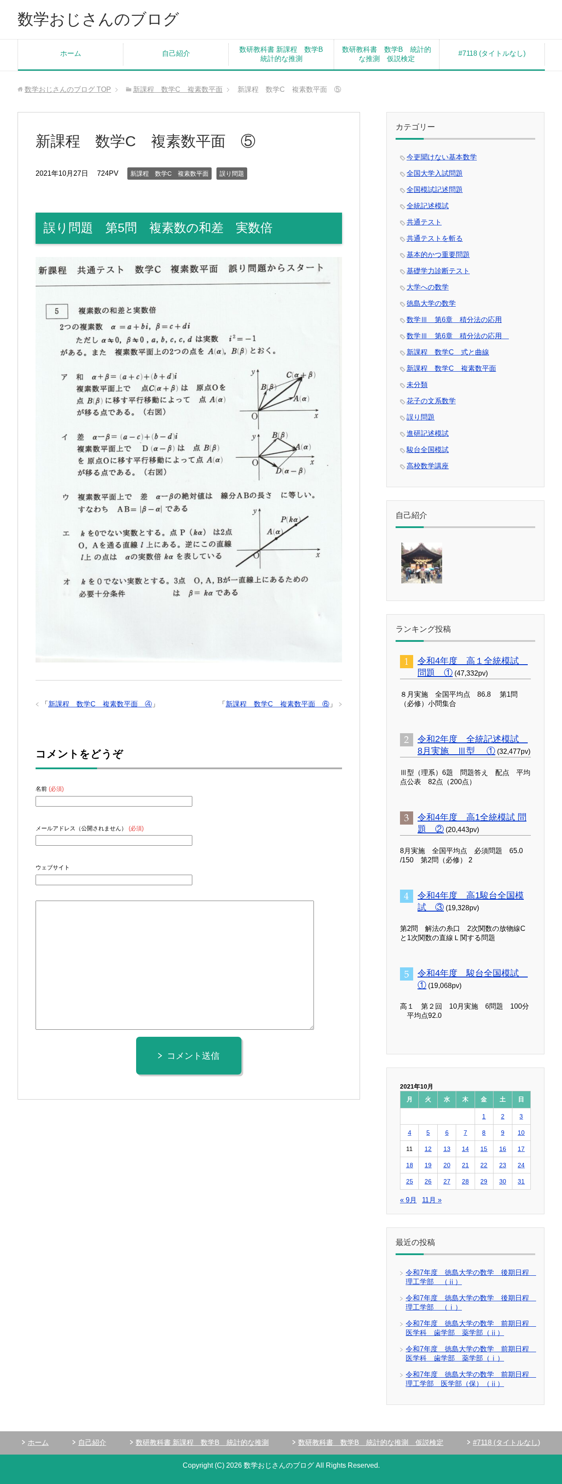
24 (521, 1165)
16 (502, 1148)
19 (428, 1165)
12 (428, 1148)
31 (521, 1181)
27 (446, 1181)
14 (465, 1148)
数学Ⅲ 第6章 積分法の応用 (454, 319)
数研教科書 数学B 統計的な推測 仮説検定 (386, 54)
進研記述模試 (428, 433)
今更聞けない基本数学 (442, 157)
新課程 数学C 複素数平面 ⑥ (277, 704)
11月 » (432, 1200)
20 (446, 1165)
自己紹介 (176, 53)
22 (483, 1165)
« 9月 (408, 1200)
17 (521, 1148)
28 (465, 1181)
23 (502, 1165)
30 (502, 1181)
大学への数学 (428, 287)
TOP (68, 89)
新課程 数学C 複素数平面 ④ (100, 704)
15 (483, 1148)
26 (428, 1181)
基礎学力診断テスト (438, 271)
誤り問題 (232, 173)
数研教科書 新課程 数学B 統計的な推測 (284, 54)
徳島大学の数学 (431, 303)
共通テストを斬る (435, 238)
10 (521, 1132)
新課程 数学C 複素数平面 (169, 173)
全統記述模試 (428, 206)
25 (409, 1181)
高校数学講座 (428, 466)
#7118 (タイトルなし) (492, 53)
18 (409, 1165)
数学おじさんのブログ (98, 19)
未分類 (417, 384)
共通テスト (424, 222)
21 (465, 1165)
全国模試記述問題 (435, 189)
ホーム (70, 53)
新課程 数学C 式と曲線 (448, 352)
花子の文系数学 (431, 401)
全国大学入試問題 (435, 173)
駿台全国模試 (428, 449)
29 (483, 1181)
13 (446, 1148)
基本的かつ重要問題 (438, 254)
